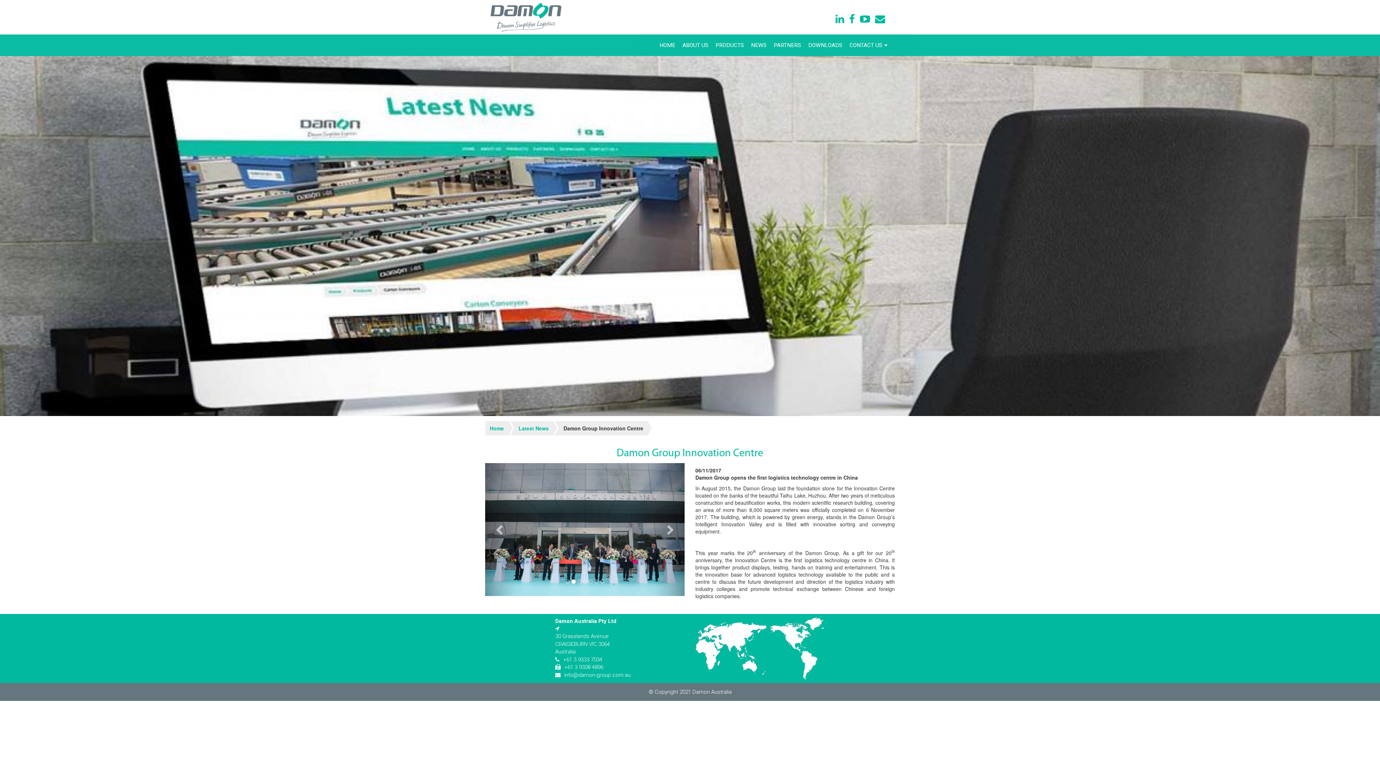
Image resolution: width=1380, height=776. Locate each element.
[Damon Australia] (526, 17)
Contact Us (866, 45)
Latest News (534, 428)
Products (730, 45)
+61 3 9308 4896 (583, 667)
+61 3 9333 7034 (582, 659)
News (759, 45)
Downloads (825, 45)
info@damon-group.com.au (597, 675)
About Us (695, 45)
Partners (787, 45)
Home (667, 45)
